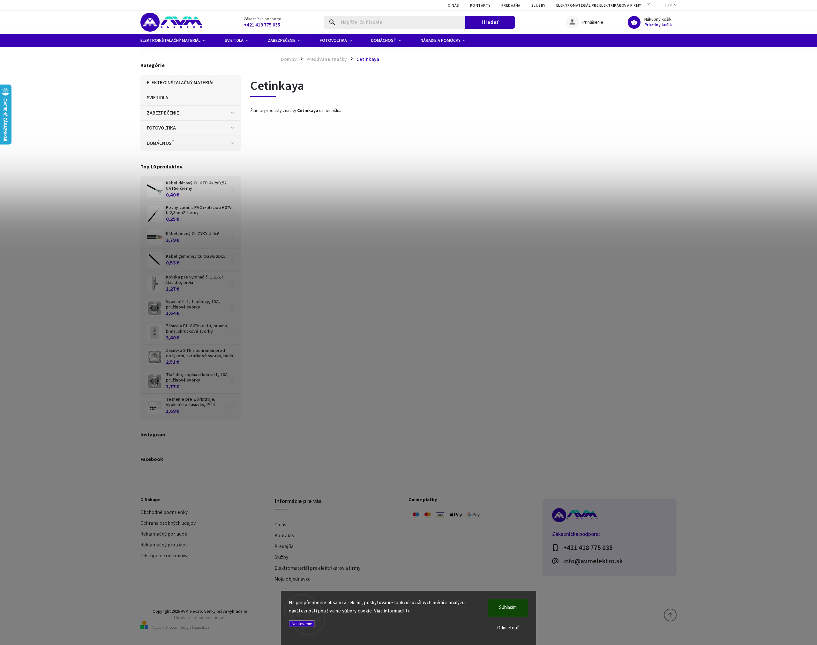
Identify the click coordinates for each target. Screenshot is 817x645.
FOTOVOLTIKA (161, 127)
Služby (538, 5)
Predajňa (511, 5)
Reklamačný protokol (163, 544)
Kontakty (480, 5)
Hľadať (490, 22)
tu (408, 611)
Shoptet (172, 627)
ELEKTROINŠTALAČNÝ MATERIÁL (181, 82)
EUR (668, 5)
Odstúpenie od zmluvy (163, 555)
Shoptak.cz (200, 627)
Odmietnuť (508, 628)
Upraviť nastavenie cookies (200, 617)
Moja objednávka (292, 578)
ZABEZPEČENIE (163, 112)
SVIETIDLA (157, 97)
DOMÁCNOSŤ (160, 143)
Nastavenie (301, 623)
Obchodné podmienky (164, 512)
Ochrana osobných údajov (168, 523)
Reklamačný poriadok (163, 534)
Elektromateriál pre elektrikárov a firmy (598, 5)
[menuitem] (177, 40)
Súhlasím (508, 607)
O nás (453, 5)
